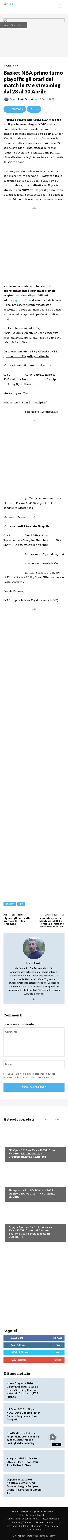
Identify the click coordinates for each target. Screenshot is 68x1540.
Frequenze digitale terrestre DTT (37, 1511)
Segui (59, 1345)
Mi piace (57, 1338)
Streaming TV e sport (22, 1522)
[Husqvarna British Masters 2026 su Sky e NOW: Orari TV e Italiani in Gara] (34, 1182)
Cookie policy (34, 1529)
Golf (11, 1184)
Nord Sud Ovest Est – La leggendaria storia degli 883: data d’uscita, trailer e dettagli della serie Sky (24, 1438)
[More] (46, 109)
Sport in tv (17, 24)
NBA (21, 904)
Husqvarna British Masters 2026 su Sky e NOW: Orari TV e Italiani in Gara (32, 1193)
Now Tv (13, 1144)
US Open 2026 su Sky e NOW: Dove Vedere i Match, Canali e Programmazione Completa (32, 1153)
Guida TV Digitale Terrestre (32, 1515)
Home (6, 24)
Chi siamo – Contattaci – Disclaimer (24, 1526)
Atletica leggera (19, 1221)
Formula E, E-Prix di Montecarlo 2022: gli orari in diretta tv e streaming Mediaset (52, 922)
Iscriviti (57, 1359)
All (46, 1119)
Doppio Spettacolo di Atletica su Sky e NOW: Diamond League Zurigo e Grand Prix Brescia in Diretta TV (30, 1231)
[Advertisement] (34, 244)
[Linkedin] (34, 998)
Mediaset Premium (44, 1522)
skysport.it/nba (20, 300)
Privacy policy (51, 1526)
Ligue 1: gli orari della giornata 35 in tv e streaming (17, 921)
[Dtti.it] (24, 7)
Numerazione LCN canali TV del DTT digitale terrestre (32, 1518)
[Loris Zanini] (7, 99)
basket (9, 904)
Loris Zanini (25, 99)
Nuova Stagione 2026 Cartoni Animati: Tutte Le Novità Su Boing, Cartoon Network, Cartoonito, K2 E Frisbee (23, 1390)
